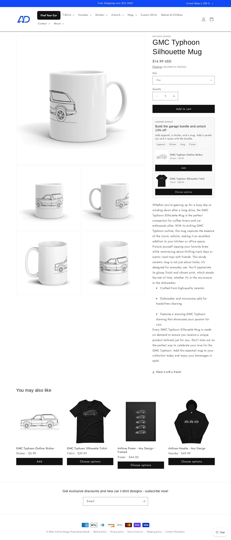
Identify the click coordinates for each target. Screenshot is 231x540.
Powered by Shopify (80, 531)
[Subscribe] (144, 501)
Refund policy (100, 531)
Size (154, 73)
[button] (68, 15)
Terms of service (135, 531)
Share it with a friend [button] (168, 372)
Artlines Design (62, 531)
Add (183, 168)
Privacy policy (117, 531)
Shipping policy (154, 531)
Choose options (183, 192)
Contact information (175, 531)
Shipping (157, 66)
